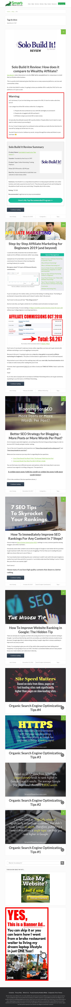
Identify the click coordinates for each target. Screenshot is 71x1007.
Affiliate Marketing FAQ (48, 288)
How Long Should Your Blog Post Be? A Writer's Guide (29, 461)
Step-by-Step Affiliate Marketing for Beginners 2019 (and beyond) (35, 246)
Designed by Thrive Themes (55, 992)
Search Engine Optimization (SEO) (27, 542)
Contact (49, 3)
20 (63, 399)
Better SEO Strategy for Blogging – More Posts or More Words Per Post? (35, 436)
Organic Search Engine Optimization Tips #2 (35, 802)
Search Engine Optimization (43, 584)
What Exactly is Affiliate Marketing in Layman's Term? (51, 259)
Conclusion (44, 286)
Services (37, 3)
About (33, 3)
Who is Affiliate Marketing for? (50, 265)
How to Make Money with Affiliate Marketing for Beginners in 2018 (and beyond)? (51, 269)
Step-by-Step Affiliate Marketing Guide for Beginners (51, 274)
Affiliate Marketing (43, 390)
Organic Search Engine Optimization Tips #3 (35, 755)
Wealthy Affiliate (45, 343)
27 (63, 592)
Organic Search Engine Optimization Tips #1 (35, 850)
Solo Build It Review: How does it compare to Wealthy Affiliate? (35, 69)
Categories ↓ (43, 216)
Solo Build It (10, 75)
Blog (45, 3)
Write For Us (26, 992)
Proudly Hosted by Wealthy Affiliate (38, 992)
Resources (54, 3)
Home (29, 3)
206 (63, 225)
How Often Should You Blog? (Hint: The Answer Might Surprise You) (33, 458)
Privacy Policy (18, 992)
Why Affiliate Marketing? (49, 263)
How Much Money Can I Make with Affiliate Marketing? (51, 278)
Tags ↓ (58, 216)
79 (63, 499)
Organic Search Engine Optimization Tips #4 (35, 708)
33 (63, 32)
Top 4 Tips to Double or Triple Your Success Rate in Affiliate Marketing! (52, 282)
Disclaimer (11, 992)
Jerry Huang (13, 216)
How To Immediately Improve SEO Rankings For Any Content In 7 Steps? (35, 536)
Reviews (42, 3)
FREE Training (61, 4)
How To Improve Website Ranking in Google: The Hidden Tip (35, 630)
